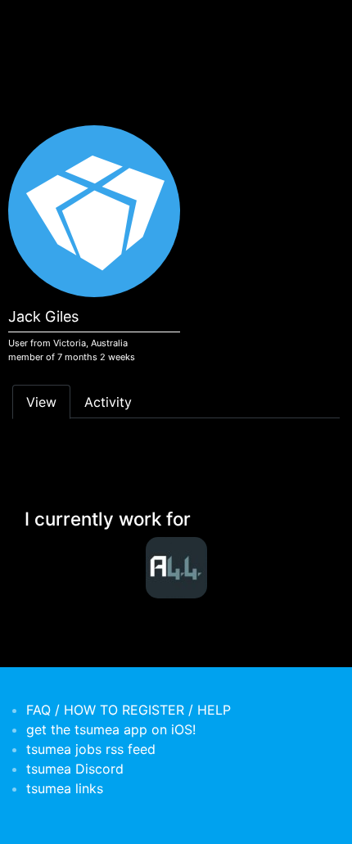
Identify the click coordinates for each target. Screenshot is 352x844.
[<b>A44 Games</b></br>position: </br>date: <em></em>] (176, 567)
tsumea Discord (75, 769)
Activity (108, 402)
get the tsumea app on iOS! (111, 729)
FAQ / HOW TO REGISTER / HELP (128, 710)
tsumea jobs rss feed (91, 749)
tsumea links (64, 788)
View (41, 402)
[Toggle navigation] (36, 23)
